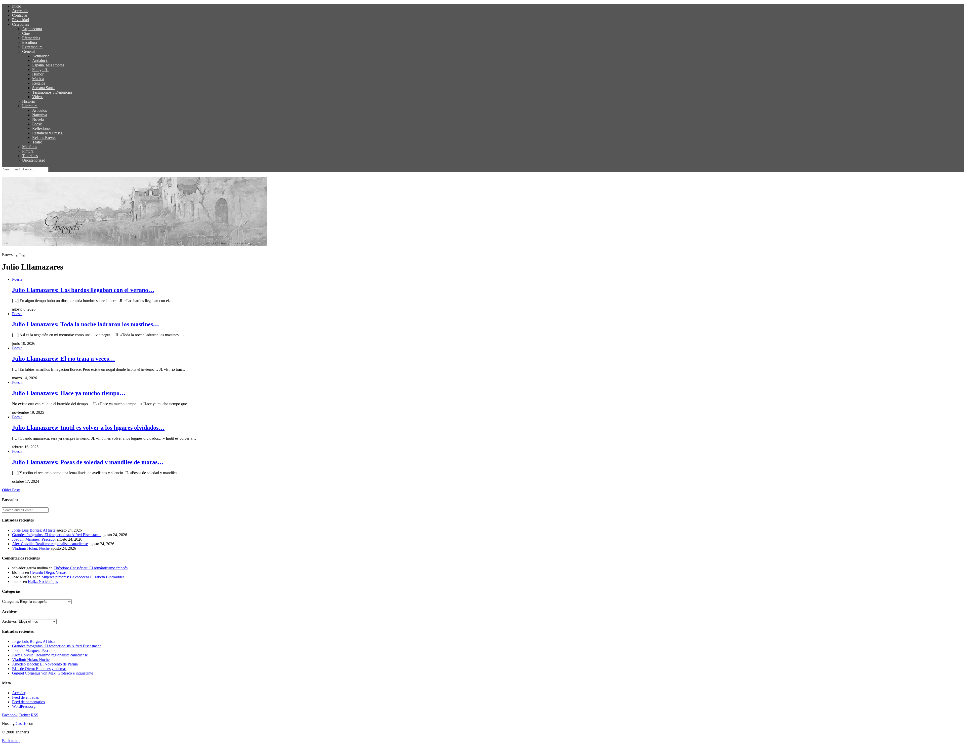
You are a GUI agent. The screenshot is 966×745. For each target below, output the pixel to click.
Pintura (27, 151)
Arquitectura (32, 29)
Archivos (9, 621)
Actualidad (41, 56)
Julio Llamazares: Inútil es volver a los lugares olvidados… (88, 427)
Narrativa (39, 115)
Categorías (20, 24)
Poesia (37, 124)
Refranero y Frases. (47, 133)
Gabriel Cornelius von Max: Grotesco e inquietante (52, 673)
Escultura (29, 42)
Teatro (37, 142)
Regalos (38, 83)
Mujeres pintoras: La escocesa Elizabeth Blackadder (83, 577)
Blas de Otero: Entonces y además (39, 668)
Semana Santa (43, 88)
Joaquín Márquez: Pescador (34, 539)
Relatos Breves (44, 137)
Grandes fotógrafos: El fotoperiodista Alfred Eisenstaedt (56, 535)
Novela (38, 119)
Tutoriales (30, 156)
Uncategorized (33, 160)
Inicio (16, 6)
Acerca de (20, 11)
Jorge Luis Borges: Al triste (33, 530)
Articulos (39, 110)
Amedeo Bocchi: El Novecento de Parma (45, 664)
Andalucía (40, 60)
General (28, 51)
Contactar (19, 15)
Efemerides (31, 38)
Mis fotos (29, 146)
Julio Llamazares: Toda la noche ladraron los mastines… (85, 324)
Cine (26, 33)
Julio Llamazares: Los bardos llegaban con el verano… (83, 290)
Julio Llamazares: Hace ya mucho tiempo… (69, 393)
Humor (38, 74)
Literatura (29, 106)
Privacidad (20, 20)
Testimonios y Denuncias (52, 92)
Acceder (18, 693)
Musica (38, 79)
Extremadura (32, 47)
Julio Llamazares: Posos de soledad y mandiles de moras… (88, 462)
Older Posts (11, 490)
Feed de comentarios (28, 702)
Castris (21, 723)
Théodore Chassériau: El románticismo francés (91, 568)
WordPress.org (23, 706)
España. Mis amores (48, 65)
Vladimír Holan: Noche (31, 548)
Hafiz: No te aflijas (43, 581)
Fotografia (40, 69)
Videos (37, 97)
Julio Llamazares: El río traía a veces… (63, 358)
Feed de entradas (25, 697)
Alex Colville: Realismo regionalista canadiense (50, 544)
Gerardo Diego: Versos (48, 572)
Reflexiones (41, 128)
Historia (28, 101)
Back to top (11, 740)
